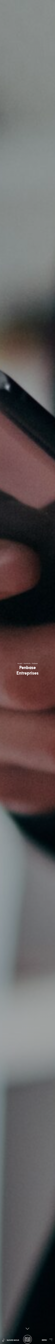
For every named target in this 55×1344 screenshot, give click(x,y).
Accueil (19, 663)
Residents (27, 663)
